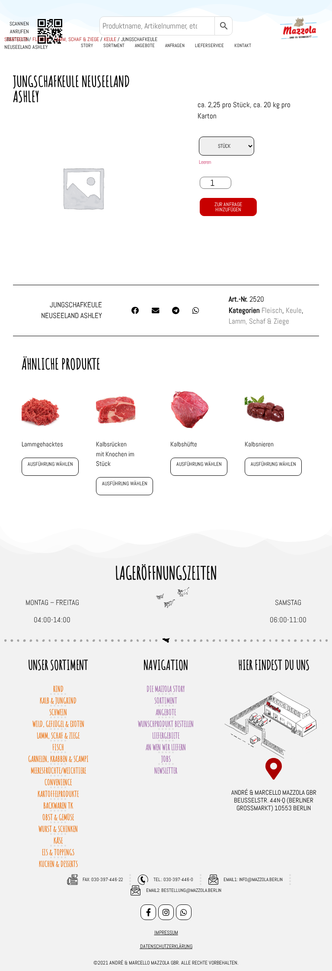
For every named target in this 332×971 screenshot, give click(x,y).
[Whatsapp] (184, 912)
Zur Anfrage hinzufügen (228, 207)
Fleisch (40, 39)
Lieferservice (209, 45)
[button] (135, 311)
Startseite (16, 39)
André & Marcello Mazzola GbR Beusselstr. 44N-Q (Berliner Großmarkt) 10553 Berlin (273, 800)
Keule (110, 39)
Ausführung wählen (50, 464)
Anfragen (175, 45)
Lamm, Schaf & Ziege (76, 39)
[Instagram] (166, 912)
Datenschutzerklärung (166, 946)
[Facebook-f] (148, 912)
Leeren (205, 162)
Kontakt (242, 45)
